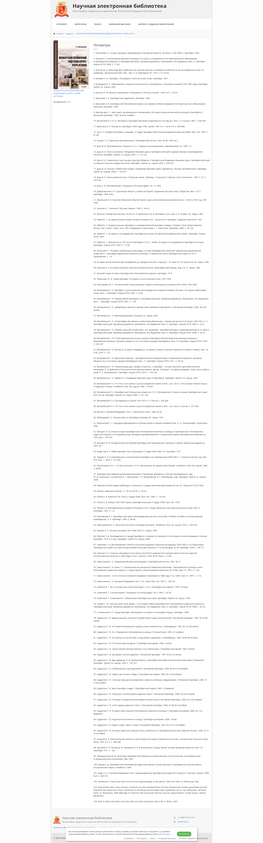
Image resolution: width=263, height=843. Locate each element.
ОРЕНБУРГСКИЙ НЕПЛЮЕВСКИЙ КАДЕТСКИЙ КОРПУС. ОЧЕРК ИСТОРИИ (68, 93)
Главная (59, 33)
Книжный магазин (120, 24)
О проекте (61, 24)
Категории (81, 24)
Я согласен (184, 834)
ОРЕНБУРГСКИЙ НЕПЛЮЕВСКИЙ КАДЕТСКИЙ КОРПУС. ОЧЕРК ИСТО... (105, 33)
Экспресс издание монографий (156, 24)
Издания (69, 33)
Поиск (97, 24)
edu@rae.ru (183, 821)
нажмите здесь (164, 834)
